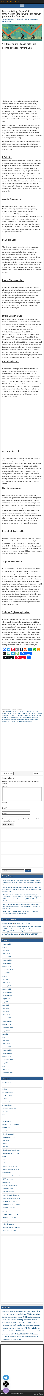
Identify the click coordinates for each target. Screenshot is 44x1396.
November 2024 (7, 944)
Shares (33, 1334)
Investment (27, 1320)
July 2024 (5, 947)
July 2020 (5, 1002)
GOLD (4, 1156)
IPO (33, 1320)
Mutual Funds (20, 1325)
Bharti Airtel (13, 1311)
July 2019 (5, 1034)
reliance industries (8, 1331)
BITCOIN (5, 1111)
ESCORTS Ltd (32, 713)
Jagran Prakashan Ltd (31, 715)
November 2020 (7, 995)
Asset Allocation (7, 1092)
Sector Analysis (6, 1334)
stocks (36, 1336)
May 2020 (5, 1008)
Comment (5, 786)
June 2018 (5, 1066)
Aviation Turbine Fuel (9, 1108)
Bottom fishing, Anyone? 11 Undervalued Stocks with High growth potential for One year (21, 14)
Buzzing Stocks (13, 1314)
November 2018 (7, 1053)
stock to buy (6, 721)
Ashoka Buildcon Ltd (12, 711)
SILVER (4, 1211)
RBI (39, 1328)
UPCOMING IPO (16, 1339)
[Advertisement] (22, 74)
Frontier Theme (38, 1394)
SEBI (38, 1331)
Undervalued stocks (25, 721)
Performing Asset (7, 1188)
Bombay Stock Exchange (26, 1311)
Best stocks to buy (32, 711)
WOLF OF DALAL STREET (11, 1)
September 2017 (7, 1072)
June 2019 (5, 1037)
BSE (39, 1311)
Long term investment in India (11, 1176)
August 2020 (6, 998)
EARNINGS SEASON (9, 1137)
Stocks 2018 (14, 721)
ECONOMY (6, 1140)
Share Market (34, 719)
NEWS (22, 1328)
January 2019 (6, 1047)
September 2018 (7, 1060)
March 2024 (6, 953)
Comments (7, 21)
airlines (4, 1089)
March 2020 (6, 1015)
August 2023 (6, 973)
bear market (5, 1311)
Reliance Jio (19, 1331)
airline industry (6, 1086)
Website (4, 813)
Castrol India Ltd (22, 713)
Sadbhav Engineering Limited (20, 719)
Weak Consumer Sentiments (11, 1227)
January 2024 (6, 957)
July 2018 (5, 1063)
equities (4, 1143)
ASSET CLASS (7, 1095)
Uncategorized (33, 19)
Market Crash (27, 717)
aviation (4, 1098)
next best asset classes (9, 1185)
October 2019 (6, 1024)
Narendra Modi (29, 1325)
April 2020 (5, 1011)
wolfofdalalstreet (9, 19)
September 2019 (7, 1027)
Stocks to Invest (6, 1339)
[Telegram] (6, 1377)
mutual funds (6, 1182)
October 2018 (6, 1056)
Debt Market (6, 1131)
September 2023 (7, 970)
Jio (11, 1322)
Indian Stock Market (8, 1320)
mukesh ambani (32, 1322)
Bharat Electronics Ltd (9, 713)
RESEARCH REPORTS (9, 1201)
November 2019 (7, 1021)
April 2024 (5, 950)
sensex (15, 1333)
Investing (19, 1320)
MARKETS (23, 1322)
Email (4, 808)
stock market (10, 1337)
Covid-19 (4, 1317)
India (3, 1160)
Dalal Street (11, 1317)
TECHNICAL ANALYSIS (9, 1217)
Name (4, 803)
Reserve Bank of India (30, 1331)
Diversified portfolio (8, 1134)
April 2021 (5, 979)
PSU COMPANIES (8, 1192)
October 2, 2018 (22, 19)
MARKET (16, 1322)
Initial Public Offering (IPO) (10, 1169)
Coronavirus (34, 1314)
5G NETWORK (7, 1082)
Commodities (6, 1121)
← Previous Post (7, 773)
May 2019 (5, 1040)
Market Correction (16, 717)
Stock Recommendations (24, 1337)
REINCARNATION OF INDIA (11, 1198)
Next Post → (38, 773)
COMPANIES (23, 1314)
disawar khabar (7, 923)
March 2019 (6, 1043)
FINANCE (5, 1147)
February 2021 (6, 986)
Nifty (27, 1327)
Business (5, 1118)
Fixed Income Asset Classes (11, 1150)
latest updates (6, 1172)
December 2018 (7, 1050)
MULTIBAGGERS (7, 1179)
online (4, 927)
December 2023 (7, 960)
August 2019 (6, 1031)
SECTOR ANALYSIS (8, 1208)
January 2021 (6, 989)
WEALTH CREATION (9, 1230)
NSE (34, 1327)
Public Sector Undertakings (10, 1195)
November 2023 (7, 963)
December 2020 (7, 992)
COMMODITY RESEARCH (10, 1124)
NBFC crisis (16, 1328)
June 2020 (5, 1005)
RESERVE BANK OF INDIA (11, 1205)
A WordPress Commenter (10, 934)
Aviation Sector (7, 1105)
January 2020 (6, 1018)
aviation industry (7, 1102)
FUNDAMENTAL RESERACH (11, 1153)
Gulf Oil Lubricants (17, 715)
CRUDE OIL (6, 1127)
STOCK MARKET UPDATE (11, 1214)
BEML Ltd (23, 711)
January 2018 (6, 1069)
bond (3, 1115)
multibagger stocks (8, 1325)
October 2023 (6, 966)
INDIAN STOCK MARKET (10, 1166)
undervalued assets (8, 1224)
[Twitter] (6, 1384)
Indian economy (7, 1163)
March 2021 (6, 982)
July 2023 (5, 976)
